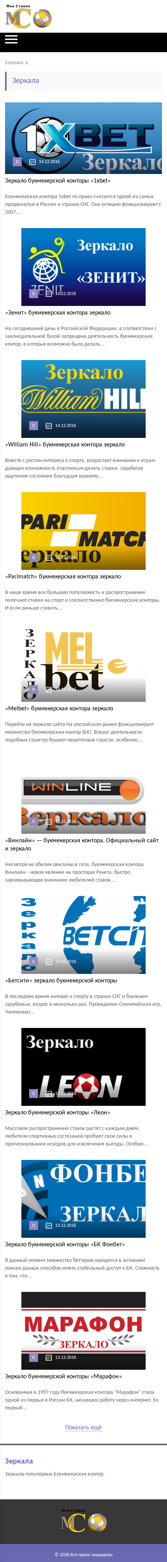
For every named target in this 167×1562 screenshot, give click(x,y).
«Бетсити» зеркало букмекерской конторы (61, 981)
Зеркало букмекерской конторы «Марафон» (63, 1377)
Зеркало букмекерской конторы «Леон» (57, 1113)
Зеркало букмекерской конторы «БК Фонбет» (65, 1245)
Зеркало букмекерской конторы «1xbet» (58, 181)
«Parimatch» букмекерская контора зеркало (63, 577)
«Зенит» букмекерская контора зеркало (57, 313)
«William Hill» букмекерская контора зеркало (65, 445)
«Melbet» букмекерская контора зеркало (59, 709)
